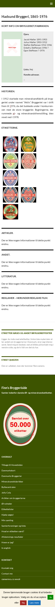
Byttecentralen (9, 487)
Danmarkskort (8, 470)
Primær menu (51, 3)
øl (14, 113)
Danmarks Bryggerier (12, 476)
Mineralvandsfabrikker (12, 481)
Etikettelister (8, 509)
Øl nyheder (7, 503)
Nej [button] (23, 603)
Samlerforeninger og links (14, 525)
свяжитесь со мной (11, 579)
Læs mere (34, 603)
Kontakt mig (7, 568)
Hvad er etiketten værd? (13, 531)
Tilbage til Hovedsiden (12, 465)
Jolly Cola (6, 492)
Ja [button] (50, 597)
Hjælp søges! (8, 514)
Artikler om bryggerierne (13, 498)
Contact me (7, 573)
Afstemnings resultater (12, 537)
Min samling (7, 520)
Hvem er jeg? (8, 542)
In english (6, 548)
